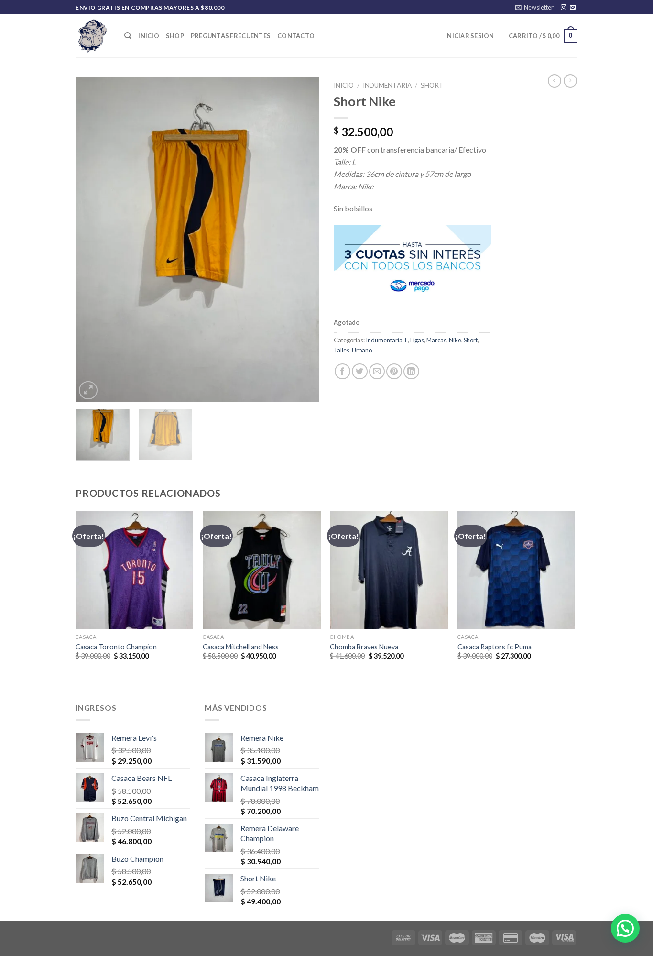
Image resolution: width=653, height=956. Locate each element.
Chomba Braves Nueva (364, 647)
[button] (625, 928)
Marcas (436, 340)
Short (432, 85)
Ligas (417, 340)
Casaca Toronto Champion (116, 647)
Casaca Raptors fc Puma (494, 647)
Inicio (148, 36)
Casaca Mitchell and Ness (241, 647)
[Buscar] (127, 36)
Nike (455, 340)
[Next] (302, 239)
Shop (175, 36)
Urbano (362, 350)
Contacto (296, 36)
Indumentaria (387, 85)
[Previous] (92, 239)
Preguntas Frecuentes (231, 36)
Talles (341, 350)
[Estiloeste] (93, 36)
